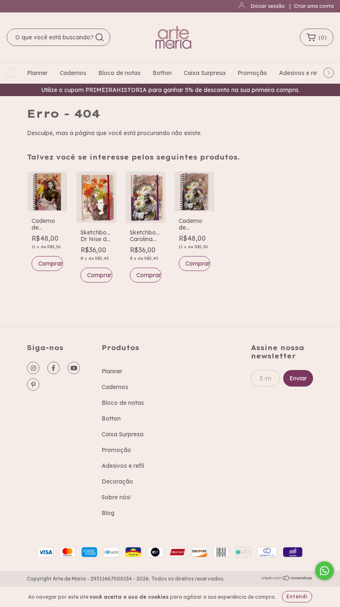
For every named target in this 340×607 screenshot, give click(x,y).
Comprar (99, 275)
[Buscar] (99, 37)
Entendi (297, 596)
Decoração (117, 481)
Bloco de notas (119, 73)
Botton (162, 73)
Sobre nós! (116, 497)
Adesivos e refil (300, 73)
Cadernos (73, 73)
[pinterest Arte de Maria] (33, 384)
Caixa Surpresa (205, 73)
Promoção (252, 73)
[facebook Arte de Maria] (53, 368)
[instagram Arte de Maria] (33, 368)
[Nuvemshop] (287, 579)
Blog (108, 513)
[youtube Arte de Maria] (74, 368)
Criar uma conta (314, 6)
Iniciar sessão (267, 6)
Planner (37, 73)
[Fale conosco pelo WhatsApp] (324, 570)
